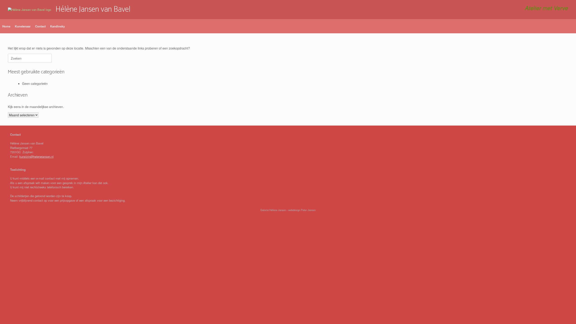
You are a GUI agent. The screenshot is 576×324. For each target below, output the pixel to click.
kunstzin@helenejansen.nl (36, 156)
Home (6, 26)
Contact (40, 26)
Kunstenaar (23, 26)
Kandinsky (57, 26)
